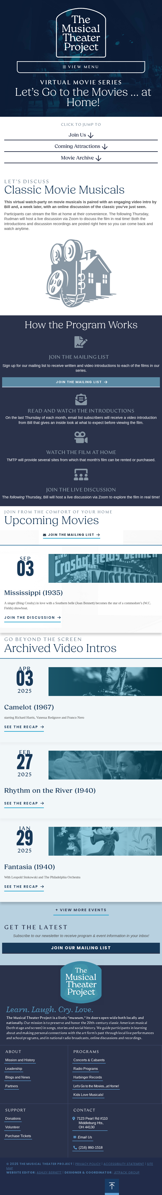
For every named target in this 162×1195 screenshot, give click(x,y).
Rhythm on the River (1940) (50, 791)
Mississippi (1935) (33, 593)
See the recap (22, 726)
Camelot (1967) (29, 707)
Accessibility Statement (124, 1164)
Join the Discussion (30, 617)
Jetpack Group (127, 1172)
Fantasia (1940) (29, 867)
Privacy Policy (88, 1164)
